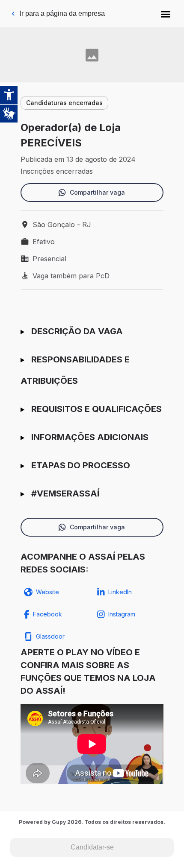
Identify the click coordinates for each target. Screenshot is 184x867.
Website (47, 592)
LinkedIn (120, 592)
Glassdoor (50, 636)
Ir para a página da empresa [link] (62, 13)
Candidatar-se (92, 847)
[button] (165, 14)
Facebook (47, 614)
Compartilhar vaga (97, 192)
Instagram (121, 614)
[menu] (165, 14)
